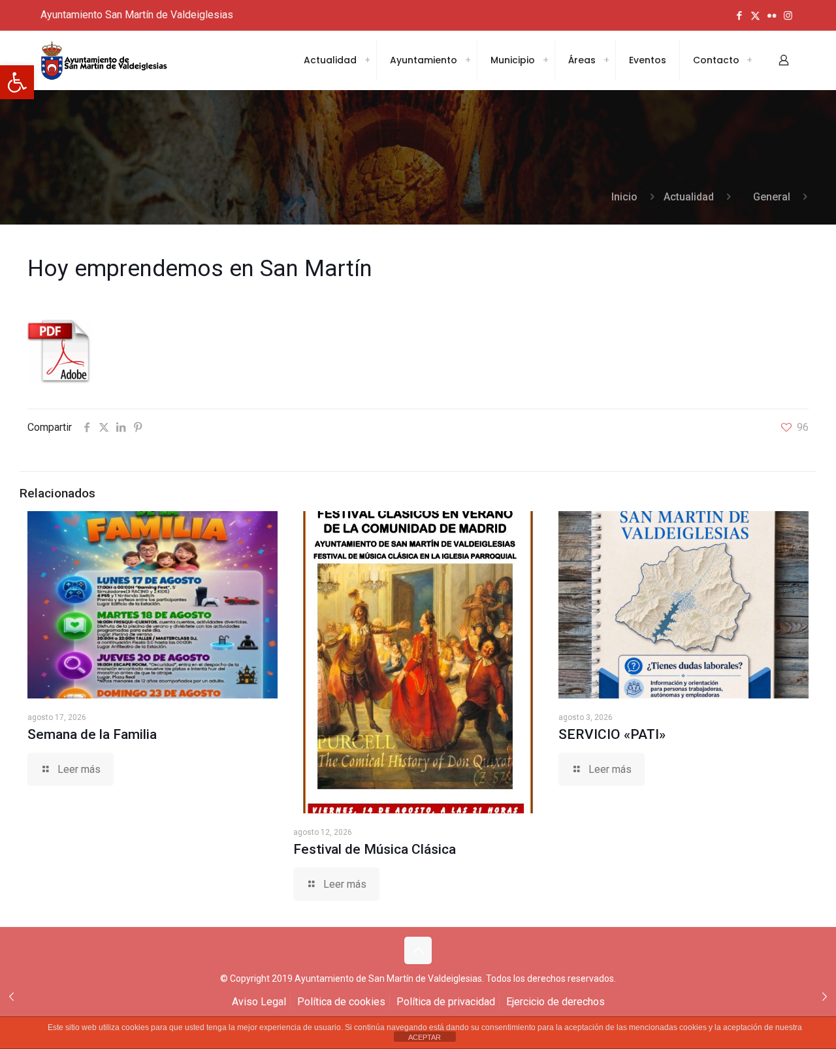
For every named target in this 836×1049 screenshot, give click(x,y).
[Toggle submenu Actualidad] (367, 60)
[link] (17, 82)
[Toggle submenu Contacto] (749, 60)
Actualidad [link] (689, 197)
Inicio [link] (624, 197)
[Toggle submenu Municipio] (545, 60)
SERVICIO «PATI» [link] (612, 734)
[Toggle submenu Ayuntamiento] (467, 60)
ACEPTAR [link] (424, 1037)
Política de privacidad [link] (445, 1001)
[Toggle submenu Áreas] (606, 60)
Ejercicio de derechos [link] (555, 1001)
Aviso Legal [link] (259, 1001)
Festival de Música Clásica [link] (374, 849)
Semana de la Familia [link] (92, 734)
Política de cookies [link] (341, 1001)
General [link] (771, 197)
